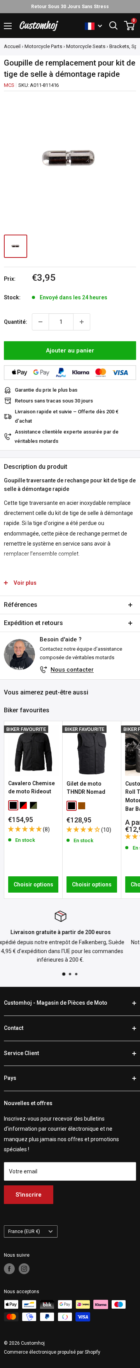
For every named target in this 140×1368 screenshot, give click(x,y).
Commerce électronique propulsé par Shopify (52, 1352)
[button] (25, 829)
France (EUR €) (24, 1231)
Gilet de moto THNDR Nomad (85, 788)
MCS (9, 85)
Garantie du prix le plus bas (46, 390)
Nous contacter (72, 669)
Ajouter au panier (70, 350)
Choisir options (33, 884)
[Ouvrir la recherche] (113, 25)
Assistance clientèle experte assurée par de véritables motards (67, 436)
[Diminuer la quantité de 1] (40, 322)
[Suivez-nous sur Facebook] (9, 1268)
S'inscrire (29, 1194)
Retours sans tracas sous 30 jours (54, 401)
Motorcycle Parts (43, 46)
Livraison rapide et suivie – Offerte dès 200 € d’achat (67, 416)
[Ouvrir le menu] (8, 26)
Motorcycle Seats (85, 46)
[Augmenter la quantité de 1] (82, 322)
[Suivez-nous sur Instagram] (24, 1268)
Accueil (12, 46)
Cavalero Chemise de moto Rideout (31, 787)
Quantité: (15, 322)
